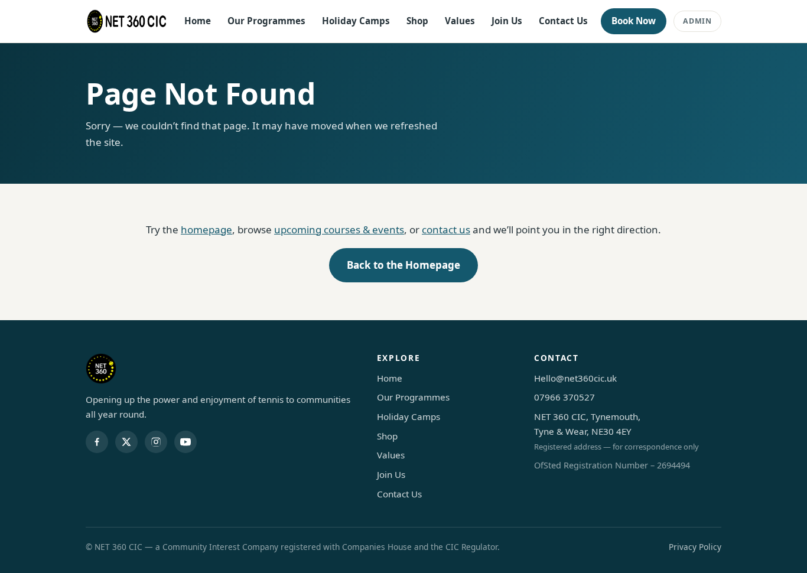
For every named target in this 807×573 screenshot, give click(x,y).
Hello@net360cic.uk (575, 378)
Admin (697, 21)
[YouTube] (185, 442)
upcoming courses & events (339, 229)
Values (460, 21)
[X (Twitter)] (126, 442)
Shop (417, 21)
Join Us (507, 21)
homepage (206, 229)
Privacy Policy (695, 546)
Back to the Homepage (403, 265)
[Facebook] (97, 442)
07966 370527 (564, 397)
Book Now (633, 21)
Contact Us (563, 21)
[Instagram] (156, 442)
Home (197, 21)
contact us (446, 229)
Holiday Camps (356, 21)
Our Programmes (266, 21)
